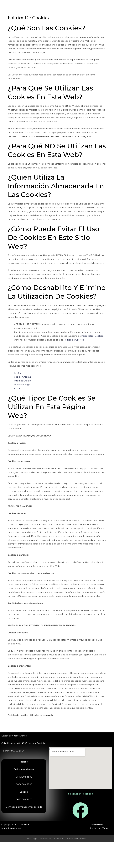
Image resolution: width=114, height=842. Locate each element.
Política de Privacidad (51, 838)
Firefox (17, 373)
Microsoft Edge (22, 384)
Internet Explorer (23, 380)
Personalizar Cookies (92, 336)
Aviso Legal (32, 838)
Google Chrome (22, 376)
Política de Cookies (74, 339)
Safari (17, 388)
